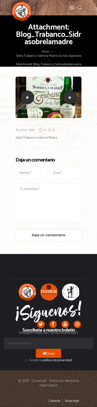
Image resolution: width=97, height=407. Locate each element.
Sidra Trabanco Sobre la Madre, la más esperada (48, 56)
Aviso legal (72, 400)
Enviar (50, 353)
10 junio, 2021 (25, 130)
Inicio (45, 52)
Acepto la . (50, 360)
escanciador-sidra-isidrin (26, 97)
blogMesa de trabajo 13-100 (75, 97)
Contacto (54, 400)
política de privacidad (57, 360)
